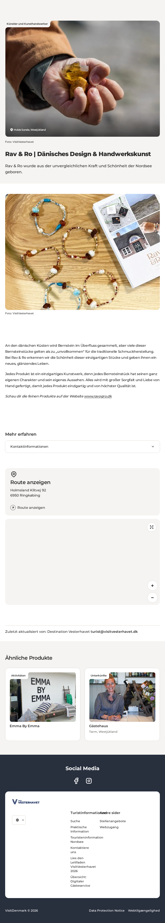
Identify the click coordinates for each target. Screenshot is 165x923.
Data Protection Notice (107, 910)
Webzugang (109, 827)
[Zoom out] (152, 597)
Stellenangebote (113, 821)
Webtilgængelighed (144, 910)
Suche (75, 821)
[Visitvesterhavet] (26, 801)
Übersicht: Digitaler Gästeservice (80, 881)
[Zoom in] (152, 585)
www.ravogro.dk (98, 396)
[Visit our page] (76, 781)
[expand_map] (151, 527)
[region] (82, 562)
